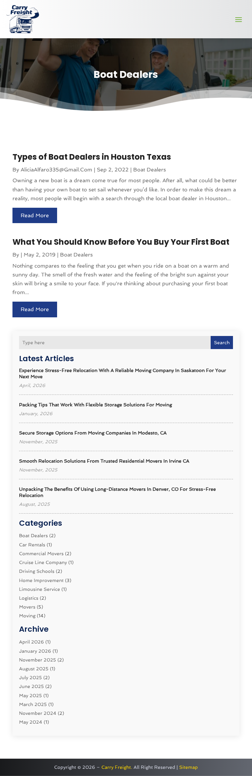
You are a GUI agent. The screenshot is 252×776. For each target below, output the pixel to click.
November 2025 (37, 659)
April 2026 (31, 641)
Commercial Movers (41, 553)
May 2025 (30, 695)
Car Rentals (32, 544)
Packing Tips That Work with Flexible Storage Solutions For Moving (95, 404)
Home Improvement (41, 580)
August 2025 (34, 668)
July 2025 (30, 677)
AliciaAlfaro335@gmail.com (56, 170)
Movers (27, 606)
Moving (27, 615)
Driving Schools (36, 571)
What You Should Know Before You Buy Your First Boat (120, 242)
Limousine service (39, 589)
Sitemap (188, 767)
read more (35, 215)
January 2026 (35, 651)
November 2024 (37, 713)
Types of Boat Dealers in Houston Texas (91, 156)
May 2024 (30, 722)
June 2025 (31, 686)
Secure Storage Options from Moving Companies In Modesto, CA (93, 432)
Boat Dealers (33, 535)
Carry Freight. (116, 767)
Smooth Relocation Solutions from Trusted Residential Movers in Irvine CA (104, 461)
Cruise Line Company (43, 562)
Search (222, 342)
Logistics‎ (28, 598)
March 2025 (33, 704)
